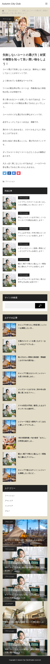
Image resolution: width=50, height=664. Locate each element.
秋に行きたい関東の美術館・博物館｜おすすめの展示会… (32, 358)
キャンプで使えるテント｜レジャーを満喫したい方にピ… (32, 471)
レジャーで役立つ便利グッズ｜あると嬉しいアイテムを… (32, 423)
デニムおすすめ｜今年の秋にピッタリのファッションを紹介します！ (32, 234)
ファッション (7, 19)
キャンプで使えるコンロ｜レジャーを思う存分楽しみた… (32, 374)
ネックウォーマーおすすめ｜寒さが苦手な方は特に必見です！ (32, 280)
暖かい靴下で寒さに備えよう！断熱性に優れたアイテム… (32, 455)
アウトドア (9, 501)
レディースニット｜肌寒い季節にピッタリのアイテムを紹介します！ (32, 249)
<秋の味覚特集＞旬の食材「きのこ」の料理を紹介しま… (32, 439)
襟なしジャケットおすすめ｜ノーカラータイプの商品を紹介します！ (32, 218)
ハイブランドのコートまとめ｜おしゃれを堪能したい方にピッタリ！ (32, 203)
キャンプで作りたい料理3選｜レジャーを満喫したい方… (32, 326)
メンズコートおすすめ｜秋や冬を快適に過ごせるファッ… (32, 390)
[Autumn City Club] (21, 4)
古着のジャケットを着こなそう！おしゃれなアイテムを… (32, 342)
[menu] (46, 3)
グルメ (7, 511)
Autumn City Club (23, 660)
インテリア (9, 506)
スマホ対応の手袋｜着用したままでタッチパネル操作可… (32, 407)
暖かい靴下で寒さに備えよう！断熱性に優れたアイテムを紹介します (32, 265)
